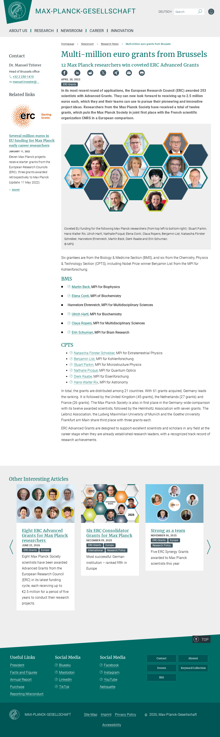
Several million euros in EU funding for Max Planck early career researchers (32, 141)
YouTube (110, 679)
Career (97, 30)
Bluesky (65, 665)
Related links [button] (22, 94)
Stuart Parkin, (84, 365)
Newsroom (71, 30)
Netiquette (107, 687)
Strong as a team (168, 530)
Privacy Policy (125, 715)
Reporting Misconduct (26, 694)
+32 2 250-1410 (23, 76)
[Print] (142, 73)
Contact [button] (17, 55)
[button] (207, 220)
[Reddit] (90, 73)
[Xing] (116, 73)
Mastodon (67, 672)
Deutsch (165, 11)
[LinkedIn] (77, 73)
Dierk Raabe (83, 376)
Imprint (106, 715)
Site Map (90, 715)
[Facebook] (64, 73)
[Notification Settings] (211, 12)
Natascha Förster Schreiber (94, 353)
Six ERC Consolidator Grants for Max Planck (109, 533)
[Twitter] (103, 73)
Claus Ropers (82, 323)
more (16, 190)
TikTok (64, 687)
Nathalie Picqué (86, 370)
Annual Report (21, 679)
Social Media (68, 657)
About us (18, 30)
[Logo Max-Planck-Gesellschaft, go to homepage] (80, 15)
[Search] (200, 12)
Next (208, 547)
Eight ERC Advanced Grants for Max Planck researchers (45, 535)
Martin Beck (81, 287)
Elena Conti (80, 296)
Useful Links (22, 657)
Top (205, 639)
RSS (161, 677)
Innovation (122, 30)
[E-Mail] (129, 73)
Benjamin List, (84, 359)
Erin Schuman (82, 332)
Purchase (17, 687)
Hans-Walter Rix (86, 382)
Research (44, 30)
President (17, 665)
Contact (162, 658)
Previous (11, 547)
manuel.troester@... (26, 82)
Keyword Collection (193, 668)
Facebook (111, 665)
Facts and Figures (23, 672)
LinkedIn (65, 679)
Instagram (111, 672)
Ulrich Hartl (80, 314)
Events (161, 668)
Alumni (193, 658)
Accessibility (111, 725)
